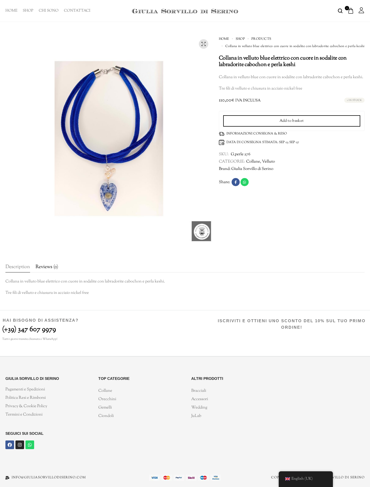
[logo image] (185, 11)
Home (11, 11)
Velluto (268, 161)
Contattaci (77, 11)
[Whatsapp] (29, 444)
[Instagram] (19, 444)
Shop (28, 11)
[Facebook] (9, 444)
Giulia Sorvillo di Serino (252, 169)
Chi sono (49, 11)
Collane (253, 161)
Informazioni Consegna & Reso (256, 133)
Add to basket (292, 121)
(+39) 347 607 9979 (29, 329)
